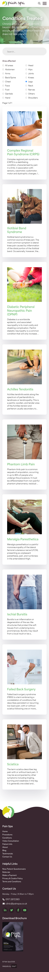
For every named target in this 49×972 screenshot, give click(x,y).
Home (5, 831)
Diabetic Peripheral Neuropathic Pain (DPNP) (20, 310)
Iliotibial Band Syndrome (16, 230)
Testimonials (7, 853)
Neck (30, 85)
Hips (30, 69)
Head (30, 65)
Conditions (7, 837)
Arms (7, 73)
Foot (7, 89)
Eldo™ (14, 966)
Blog (4, 850)
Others (31, 93)
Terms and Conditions (11, 881)
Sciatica (13, 764)
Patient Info (7, 844)
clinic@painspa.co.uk (16, 903)
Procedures (7, 834)
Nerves (31, 89)
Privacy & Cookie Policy (12, 878)
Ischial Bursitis (17, 614)
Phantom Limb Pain (21, 464)
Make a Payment (9, 875)
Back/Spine (10, 77)
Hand (7, 97)
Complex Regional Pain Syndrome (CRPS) (23, 152)
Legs (30, 81)
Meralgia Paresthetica (22, 539)
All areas (9, 65)
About (5, 847)
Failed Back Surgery (21, 689)
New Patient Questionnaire (14, 869)
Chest (8, 81)
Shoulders (33, 97)
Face (7, 85)
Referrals (6, 872)
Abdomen (10, 69)
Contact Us (7, 856)
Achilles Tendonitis (20, 389)
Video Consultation (10, 841)
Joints (31, 73)
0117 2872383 (12, 899)
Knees (31, 77)
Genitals (9, 93)
